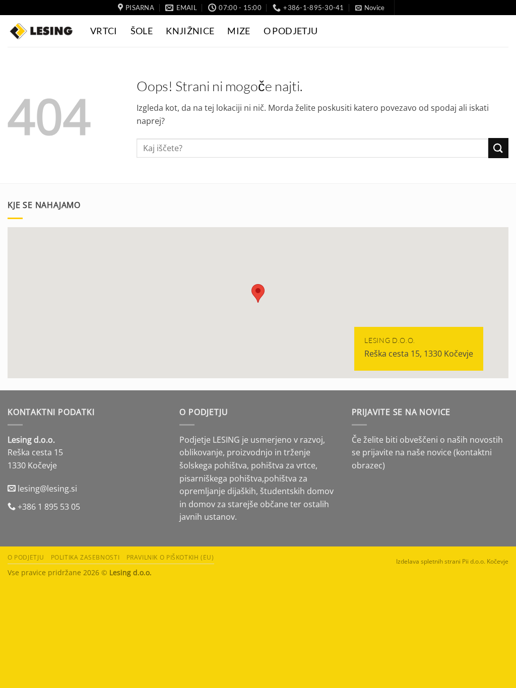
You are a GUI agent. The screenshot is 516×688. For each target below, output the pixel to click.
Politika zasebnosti (85, 557)
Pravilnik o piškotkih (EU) (170, 557)
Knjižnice (190, 31)
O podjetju (26, 557)
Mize (238, 31)
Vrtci (103, 31)
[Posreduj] (498, 148)
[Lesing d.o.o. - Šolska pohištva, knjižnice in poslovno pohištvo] (41, 31)
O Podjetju (291, 31)
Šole (142, 31)
